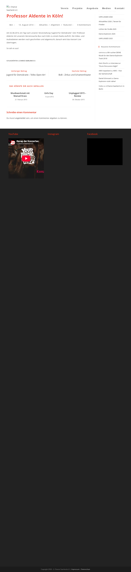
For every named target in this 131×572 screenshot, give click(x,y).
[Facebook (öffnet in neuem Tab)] (107, 2)
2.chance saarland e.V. (27, 61)
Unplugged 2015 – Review (77, 94)
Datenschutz (85, 569)
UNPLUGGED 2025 (106, 38)
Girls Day (48, 93)
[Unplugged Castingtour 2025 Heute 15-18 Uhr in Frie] (65, 376)
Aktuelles (43, 25)
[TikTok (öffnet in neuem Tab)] (120, 2)
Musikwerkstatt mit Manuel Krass (20, 94)
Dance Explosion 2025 (107, 34)
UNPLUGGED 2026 (106, 17)
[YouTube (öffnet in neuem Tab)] (114, 2)
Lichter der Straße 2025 (107, 29)
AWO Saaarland (105, 71)
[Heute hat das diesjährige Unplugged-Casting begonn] (53, 432)
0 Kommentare (84, 25)
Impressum (75, 569)
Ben (11, 25)
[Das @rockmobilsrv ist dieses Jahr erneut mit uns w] (77, 381)
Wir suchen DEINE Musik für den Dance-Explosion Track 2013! (110, 55)
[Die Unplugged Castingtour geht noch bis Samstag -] (77, 188)
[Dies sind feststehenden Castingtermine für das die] (53, 209)
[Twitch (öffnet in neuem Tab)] (123, 2)
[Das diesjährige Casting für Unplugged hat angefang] (65, 222)
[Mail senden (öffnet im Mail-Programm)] (117, 2)
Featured (67, 25)
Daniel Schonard (105, 78)
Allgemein (55, 25)
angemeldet (20, 118)
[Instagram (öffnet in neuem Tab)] (110, 2)
